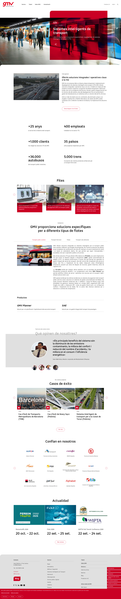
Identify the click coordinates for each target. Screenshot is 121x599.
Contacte (16, 571)
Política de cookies (14, 592)
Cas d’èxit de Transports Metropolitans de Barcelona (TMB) (30, 416)
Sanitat (49, 582)
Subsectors (110, 574)
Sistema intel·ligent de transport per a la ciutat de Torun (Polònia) (89, 416)
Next (106, 468)
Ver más (60, 429)
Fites (109, 571)
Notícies (83, 572)
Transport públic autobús (39, 240)
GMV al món (17, 574)
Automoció (50, 574)
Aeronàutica (50, 566)
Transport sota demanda (82, 240)
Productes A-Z (107, 4)
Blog (17, 579)
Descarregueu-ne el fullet (71, 108)
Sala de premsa (85, 569)
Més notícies (60, 542)
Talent (30, 4)
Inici (56, 25)
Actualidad (110, 586)
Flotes (68, 240)
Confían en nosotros (112, 583)
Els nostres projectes (113, 580)
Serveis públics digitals (53, 579)
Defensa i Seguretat (52, 569)
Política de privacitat (5, 592)
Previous (15, 468)
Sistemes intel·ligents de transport (23, 522)
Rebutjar (12, 596)
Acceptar (20, 596)
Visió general (111, 568)
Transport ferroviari (56, 240)
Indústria (49, 584)
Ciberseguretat (51, 577)
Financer (49, 587)
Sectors (24, 4)
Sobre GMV (38, 4)
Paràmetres (5, 596)
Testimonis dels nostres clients (113, 577)
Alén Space (84, 587)
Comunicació (47, 4)
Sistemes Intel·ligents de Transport (56, 571)
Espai (48, 564)
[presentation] (14, 195)
